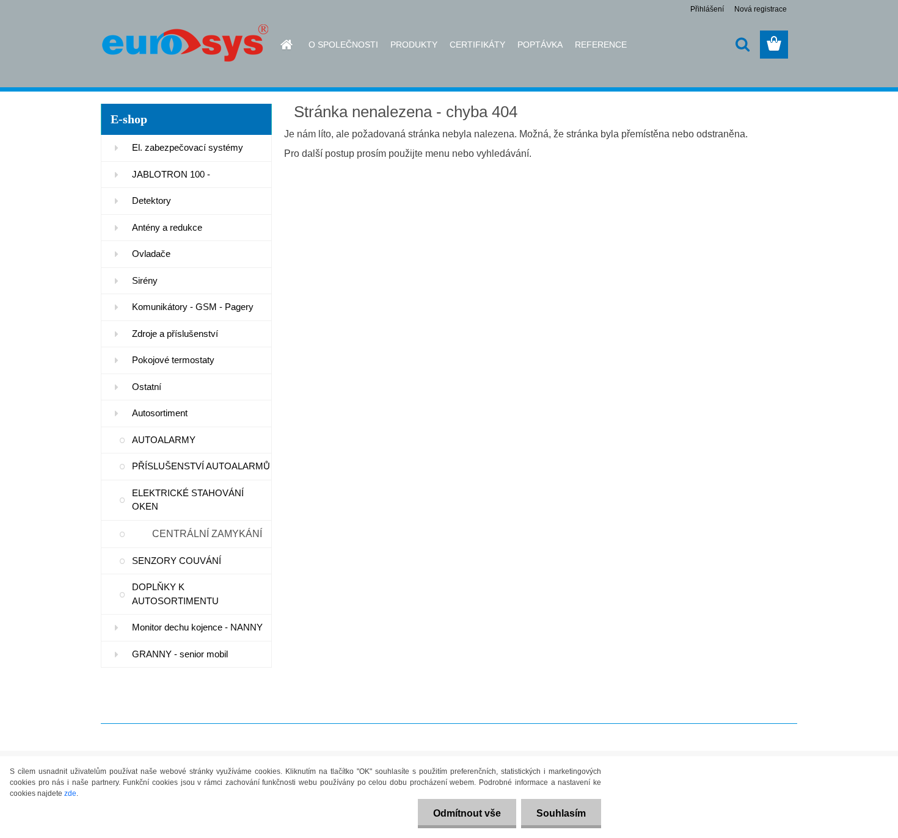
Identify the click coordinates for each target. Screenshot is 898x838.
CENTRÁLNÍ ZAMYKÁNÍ (207, 534)
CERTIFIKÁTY (477, 44)
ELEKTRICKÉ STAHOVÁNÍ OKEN (188, 500)
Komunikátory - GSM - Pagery (193, 307)
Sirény (145, 280)
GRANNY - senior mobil (180, 654)
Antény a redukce (167, 227)
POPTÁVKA (540, 44)
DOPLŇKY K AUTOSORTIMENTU (175, 594)
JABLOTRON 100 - (171, 174)
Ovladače (151, 253)
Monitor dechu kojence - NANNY (197, 627)
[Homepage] (279, 45)
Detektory (151, 200)
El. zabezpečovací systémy (187, 147)
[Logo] (185, 45)
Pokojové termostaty (173, 360)
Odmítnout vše (467, 813)
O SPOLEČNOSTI (343, 44)
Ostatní (146, 386)
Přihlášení (707, 9)
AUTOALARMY (163, 440)
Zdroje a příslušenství (175, 333)
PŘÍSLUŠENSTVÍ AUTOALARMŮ (201, 466)
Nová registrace (760, 9)
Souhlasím (561, 813)
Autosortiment (160, 413)
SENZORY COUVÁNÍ (176, 560)
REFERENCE (601, 44)
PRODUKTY (413, 44)
